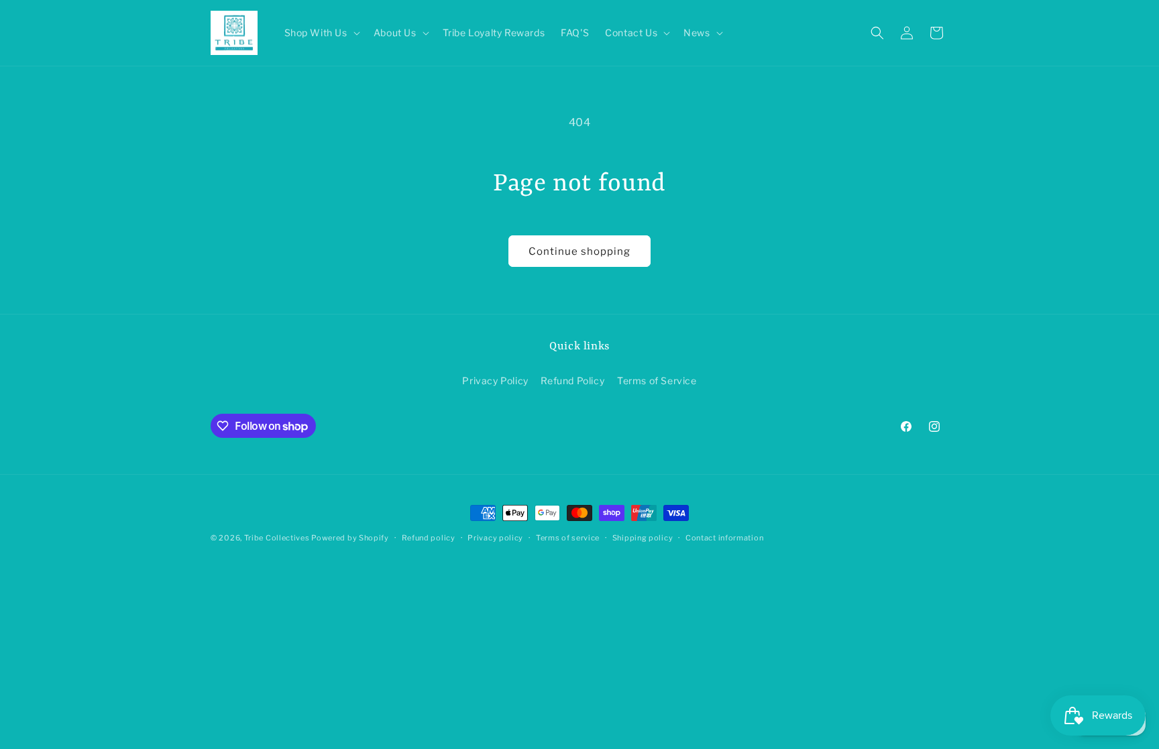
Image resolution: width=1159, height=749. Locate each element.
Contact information (724, 537)
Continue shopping (579, 251)
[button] (321, 33)
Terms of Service (657, 380)
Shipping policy (642, 537)
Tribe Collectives (278, 537)
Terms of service (568, 537)
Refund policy (428, 537)
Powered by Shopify (350, 537)
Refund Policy (572, 380)
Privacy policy (495, 537)
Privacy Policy (495, 380)
